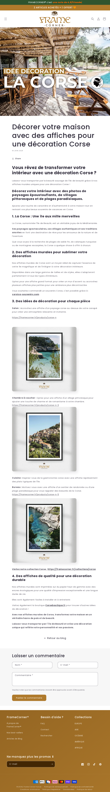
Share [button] (18, 158)
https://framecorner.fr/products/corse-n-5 (35, 494)
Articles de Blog (14, 738)
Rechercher (46, 735)
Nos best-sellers (15, 732)
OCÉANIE (79, 735)
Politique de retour (84, 789)
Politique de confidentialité (82, 787)
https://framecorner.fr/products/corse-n (34, 317)
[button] (6, 19)
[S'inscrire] (52, 764)
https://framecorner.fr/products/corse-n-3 (35, 405)
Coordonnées (68, 789)
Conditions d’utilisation (30, 789)
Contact (45, 729)
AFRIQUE (79, 747)
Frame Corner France (32, 787)
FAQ (43, 723)
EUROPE (78, 723)
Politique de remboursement (56, 787)
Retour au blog (56, 638)
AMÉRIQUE (79, 741)
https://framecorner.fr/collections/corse (72, 569)
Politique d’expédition (52, 789)
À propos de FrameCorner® (14, 725)
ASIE (77, 729)
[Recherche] (93, 19)
